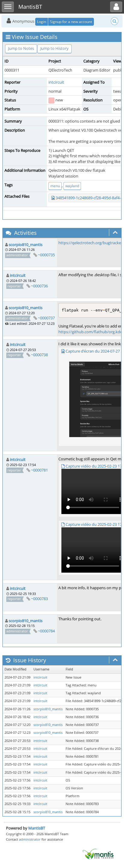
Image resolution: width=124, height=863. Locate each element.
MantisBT (36, 828)
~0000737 (46, 318)
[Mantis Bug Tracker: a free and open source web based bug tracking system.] (98, 853)
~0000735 (46, 254)
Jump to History (54, 48)
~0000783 (39, 598)
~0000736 (39, 286)
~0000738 (39, 354)
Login (41, 21)
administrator (30, 839)
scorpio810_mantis (25, 244)
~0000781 (39, 470)
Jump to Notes (21, 48)
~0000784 (46, 631)
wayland (72, 185)
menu (55, 185)
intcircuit (56, 82)
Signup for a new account (71, 21)
